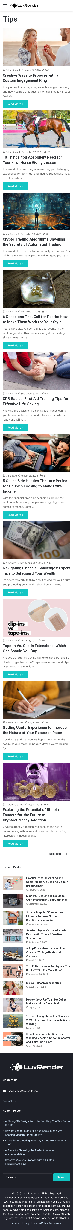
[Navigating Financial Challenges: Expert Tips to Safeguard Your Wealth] (36, 540)
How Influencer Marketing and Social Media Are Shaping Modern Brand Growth (47, 882)
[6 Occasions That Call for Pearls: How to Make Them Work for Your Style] (36, 289)
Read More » (15, 104)
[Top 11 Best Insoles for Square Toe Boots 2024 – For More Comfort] (13, 971)
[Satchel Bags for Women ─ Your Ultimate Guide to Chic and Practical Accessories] (13, 918)
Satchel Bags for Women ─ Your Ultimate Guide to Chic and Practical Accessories (46, 916)
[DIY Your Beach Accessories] (13, 988)
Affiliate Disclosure (50, 1223)
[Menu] (5, 7)
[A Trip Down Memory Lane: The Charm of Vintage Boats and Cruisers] (13, 954)
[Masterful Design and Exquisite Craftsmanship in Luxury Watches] (13, 901)
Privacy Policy (29, 1223)
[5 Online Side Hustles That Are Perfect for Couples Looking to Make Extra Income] (36, 453)
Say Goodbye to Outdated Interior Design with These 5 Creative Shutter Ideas (47, 934)
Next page (55, 853)
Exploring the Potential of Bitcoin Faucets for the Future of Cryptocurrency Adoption (31, 814)
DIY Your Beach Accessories (43, 982)
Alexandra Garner (15, 563)
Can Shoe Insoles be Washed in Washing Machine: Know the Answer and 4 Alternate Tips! (48, 1038)
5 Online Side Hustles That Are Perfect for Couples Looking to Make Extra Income (36, 486)
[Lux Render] (24, 5)
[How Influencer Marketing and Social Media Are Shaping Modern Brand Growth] (13, 883)
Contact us (9, 1100)
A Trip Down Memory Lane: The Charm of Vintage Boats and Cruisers (45, 952)
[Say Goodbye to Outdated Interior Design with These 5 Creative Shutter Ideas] (13, 936)
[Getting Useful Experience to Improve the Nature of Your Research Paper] (36, 700)
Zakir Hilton (12, 70)
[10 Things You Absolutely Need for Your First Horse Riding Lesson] (36, 129)
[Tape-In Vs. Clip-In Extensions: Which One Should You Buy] (36, 618)
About (15, 1223)
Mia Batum (11, 234)
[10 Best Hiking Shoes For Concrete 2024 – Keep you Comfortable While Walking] (13, 1021)
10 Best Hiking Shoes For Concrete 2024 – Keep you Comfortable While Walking (48, 1020)
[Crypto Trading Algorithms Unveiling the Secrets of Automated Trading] (36, 211)
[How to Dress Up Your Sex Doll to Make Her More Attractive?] (13, 1005)
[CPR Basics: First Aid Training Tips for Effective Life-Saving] (36, 371)
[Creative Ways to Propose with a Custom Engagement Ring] (36, 47)
